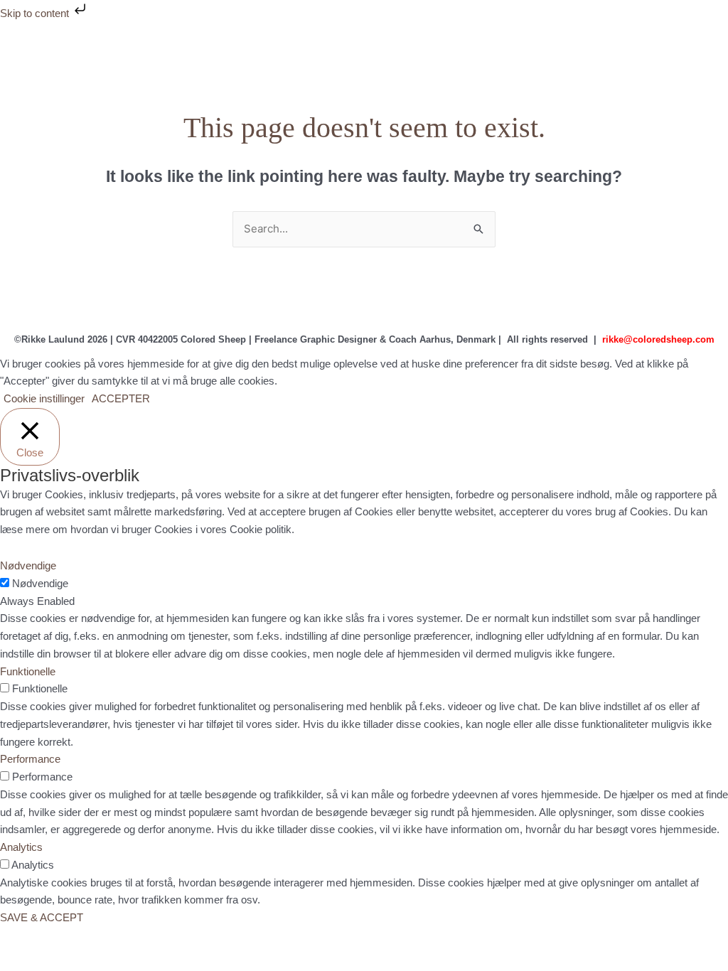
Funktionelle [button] (27, 671)
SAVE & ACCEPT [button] (41, 917)
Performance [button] (30, 759)
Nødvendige (40, 583)
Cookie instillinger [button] (44, 398)
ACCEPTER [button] (121, 398)
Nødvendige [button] (28, 565)
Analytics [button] (21, 847)
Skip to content (36, 13)
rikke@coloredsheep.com (658, 339)
